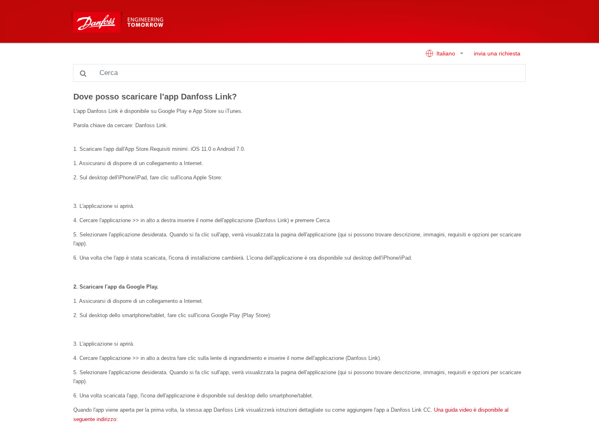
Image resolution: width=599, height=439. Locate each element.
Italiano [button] (446, 54)
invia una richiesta (497, 54)
